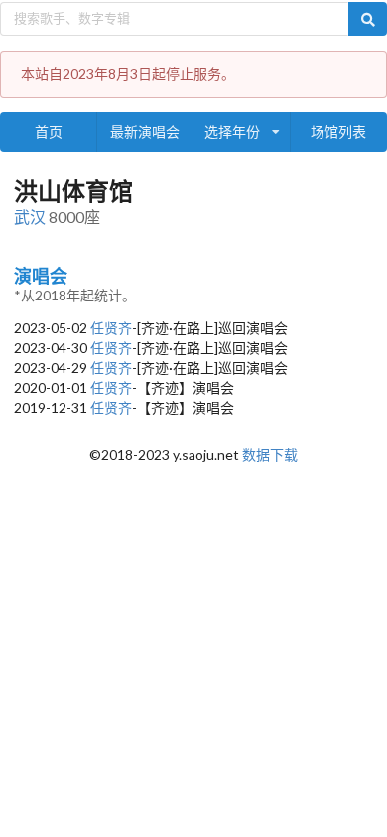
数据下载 (270, 454)
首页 (49, 131)
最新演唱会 (145, 131)
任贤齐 (111, 327)
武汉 (30, 216)
